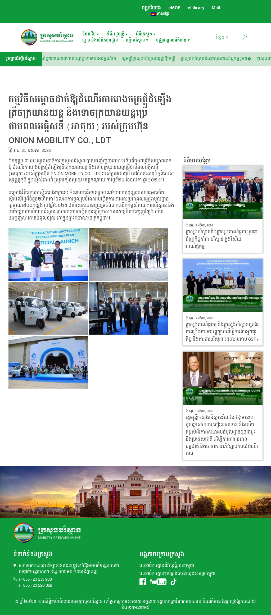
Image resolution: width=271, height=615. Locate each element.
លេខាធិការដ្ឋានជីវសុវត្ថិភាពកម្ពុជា (166, 565)
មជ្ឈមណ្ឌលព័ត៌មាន (171, 41)
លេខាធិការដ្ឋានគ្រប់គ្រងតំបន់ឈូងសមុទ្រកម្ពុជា (177, 573)
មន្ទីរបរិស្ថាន (135, 41)
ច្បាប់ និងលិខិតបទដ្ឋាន (100, 41)
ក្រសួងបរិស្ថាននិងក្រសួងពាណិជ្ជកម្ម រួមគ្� (230, 58)
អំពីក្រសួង (144, 34)
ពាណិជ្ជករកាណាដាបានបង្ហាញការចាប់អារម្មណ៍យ (89, 58)
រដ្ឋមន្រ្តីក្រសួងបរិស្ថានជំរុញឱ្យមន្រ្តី (162, 58)
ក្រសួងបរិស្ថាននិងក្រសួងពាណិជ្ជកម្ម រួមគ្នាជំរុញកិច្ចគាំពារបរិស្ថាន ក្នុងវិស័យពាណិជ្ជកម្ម (222, 239)
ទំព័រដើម (89, 34)
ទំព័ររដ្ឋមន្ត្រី (116, 34)
